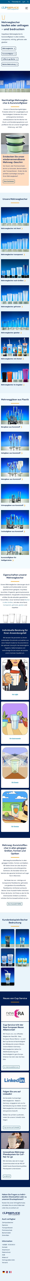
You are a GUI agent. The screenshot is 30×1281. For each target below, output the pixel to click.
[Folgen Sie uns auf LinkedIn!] (15, 1081)
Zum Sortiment (9, 181)
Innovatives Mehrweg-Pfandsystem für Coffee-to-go (14, 1154)
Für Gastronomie (15, 739)
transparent (7, 605)
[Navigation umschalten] (26, 8)
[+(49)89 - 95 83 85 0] (9, 2)
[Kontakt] (19, 2)
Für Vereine (15, 827)
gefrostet (15, 605)
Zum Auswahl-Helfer (14, 904)
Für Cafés (15, 694)
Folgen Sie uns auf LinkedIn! (12, 1092)
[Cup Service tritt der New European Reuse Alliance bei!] (15, 1014)
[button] (28, 2)
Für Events (15, 782)
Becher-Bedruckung (9, 64)
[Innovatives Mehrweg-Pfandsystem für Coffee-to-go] (15, 1141)
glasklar (21, 605)
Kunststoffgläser (8, 54)
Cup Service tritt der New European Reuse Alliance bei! (13, 1027)
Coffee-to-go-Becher (9, 59)
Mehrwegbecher (7, 48)
